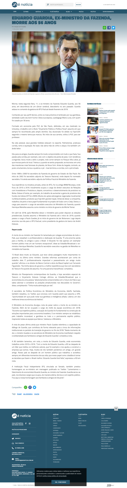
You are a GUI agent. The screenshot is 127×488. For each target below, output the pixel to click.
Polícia (81, 12)
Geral (79, 418)
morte (36, 393)
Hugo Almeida (105, 432)
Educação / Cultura (58, 433)
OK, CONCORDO (60, 482)
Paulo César (104, 443)
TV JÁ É (80, 423)
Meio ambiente (57, 447)
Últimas (25, 12)
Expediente (15, 434)
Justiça (55, 442)
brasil (19, 393)
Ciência (55, 425)
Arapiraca (56, 418)
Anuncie (17, 438)
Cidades (55, 423)
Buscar (78, 5)
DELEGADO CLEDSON (106, 423)
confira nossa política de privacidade (54, 476)
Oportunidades (57, 450)
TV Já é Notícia (54, 12)
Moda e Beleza (82, 421)
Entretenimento (108, 12)
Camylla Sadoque (106, 418)
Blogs (68, 12)
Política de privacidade (19, 429)
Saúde (55, 457)
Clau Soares (104, 421)
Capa (14, 11)
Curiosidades (57, 428)
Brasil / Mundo (57, 421)
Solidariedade (57, 459)
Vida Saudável (82, 425)
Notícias (38, 12)
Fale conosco (19, 443)
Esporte (55, 438)
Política (93, 12)
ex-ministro (28, 393)
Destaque (55, 430)
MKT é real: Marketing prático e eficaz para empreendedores (107, 439)
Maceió (55, 445)
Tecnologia (56, 462)
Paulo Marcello (105, 446)
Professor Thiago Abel (107, 448)
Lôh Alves (104, 435)
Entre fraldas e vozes (107, 430)
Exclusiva (56, 440)
